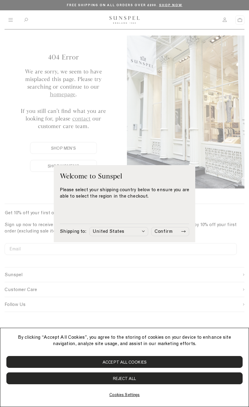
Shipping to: (73, 231)
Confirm (163, 231)
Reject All (124, 378)
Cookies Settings (124, 394)
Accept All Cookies (124, 362)
